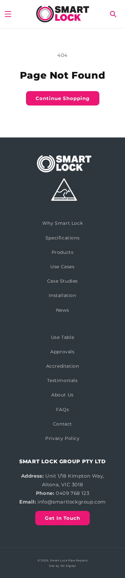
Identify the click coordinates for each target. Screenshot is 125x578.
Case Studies (62, 281)
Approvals (62, 352)
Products (63, 252)
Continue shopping (63, 98)
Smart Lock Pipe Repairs (69, 560)
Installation (62, 295)
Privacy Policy (62, 438)
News (62, 310)
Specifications (62, 238)
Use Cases (62, 266)
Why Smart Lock (62, 223)
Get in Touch (62, 518)
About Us (62, 395)
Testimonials (62, 380)
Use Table (62, 337)
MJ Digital (68, 565)
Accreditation (62, 366)
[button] (8, 14)
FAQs (62, 409)
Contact (62, 424)
